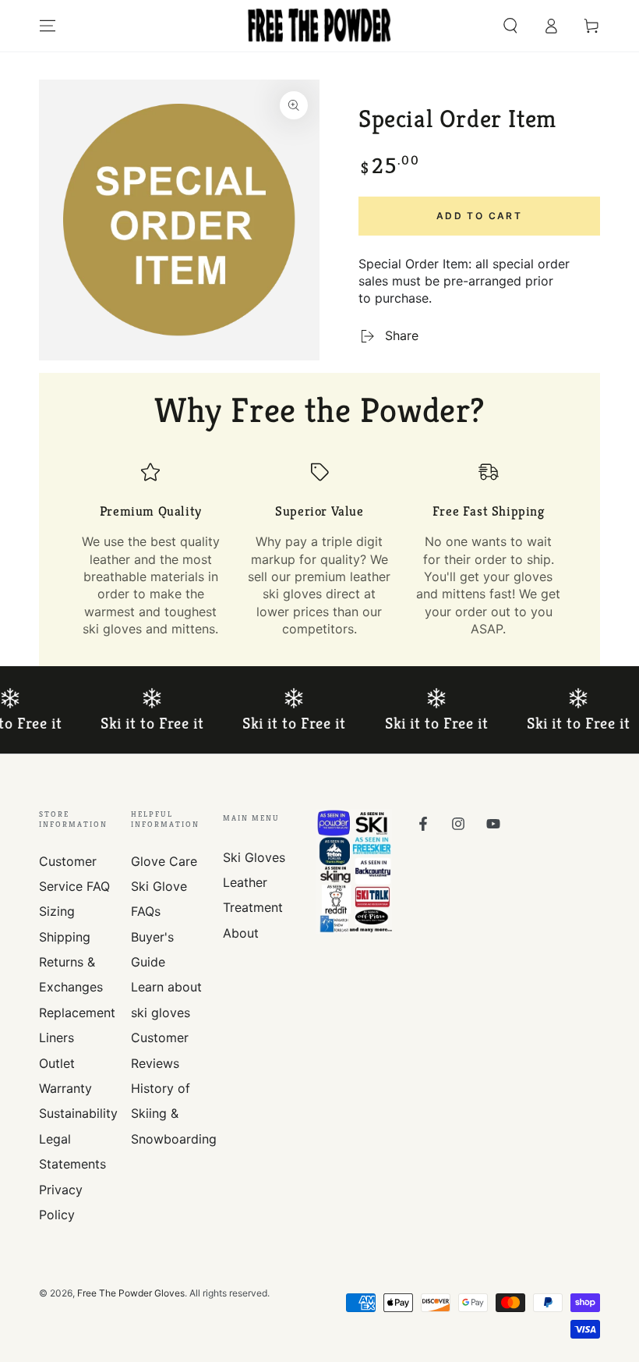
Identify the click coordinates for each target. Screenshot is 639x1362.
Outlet (57, 1063)
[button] (510, 26)
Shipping (64, 937)
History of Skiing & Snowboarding (174, 1113)
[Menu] (47, 26)
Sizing (57, 911)
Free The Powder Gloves (131, 1293)
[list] (319, 550)
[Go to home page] (319, 25)
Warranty (65, 1088)
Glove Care (164, 861)
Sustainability (78, 1113)
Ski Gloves (254, 857)
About (241, 933)
